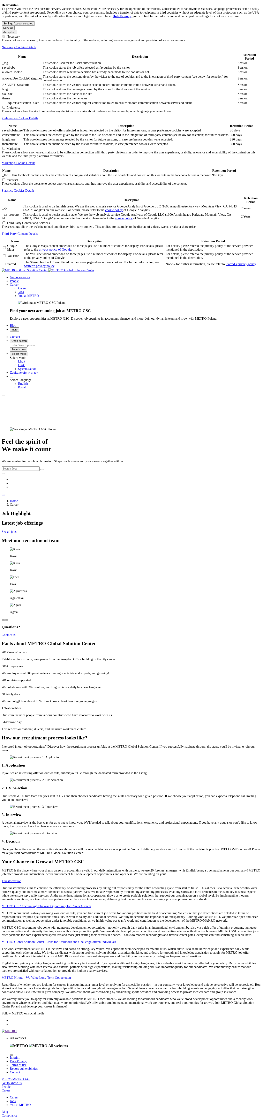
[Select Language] (11, 377)
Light (21, 361)
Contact (15, 1072)
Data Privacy (18, 1061)
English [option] (23, 383)
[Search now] (3, 473)
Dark (21, 365)
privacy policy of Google (55, 249)
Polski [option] (22, 387)
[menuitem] (139, 361)
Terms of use (18, 1065)
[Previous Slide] (3, 620)
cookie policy (114, 210)
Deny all (8, 27)
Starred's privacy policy (39, 266)
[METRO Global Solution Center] (48, 270)
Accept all (9, 32)
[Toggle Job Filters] (42, 469)
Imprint (14, 1057)
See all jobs (9, 531)
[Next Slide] (6, 620)
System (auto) (27, 369)
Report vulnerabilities (24, 1068)
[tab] (131, 47)
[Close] (11, 1055)
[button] (14, 284)
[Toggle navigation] (3, 395)
